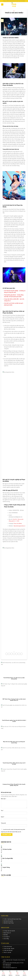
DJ (13, 10)
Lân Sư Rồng (6, 938)
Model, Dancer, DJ (7, 932)
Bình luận (3, 798)
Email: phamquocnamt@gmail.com (10, 967)
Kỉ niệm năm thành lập (7, 950)
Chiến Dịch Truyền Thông (8, 922)
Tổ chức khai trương (7, 946)
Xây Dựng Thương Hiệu (8, 921)
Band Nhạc (5, 934)
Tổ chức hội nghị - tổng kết (8, 948)
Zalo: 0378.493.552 (7, 966)
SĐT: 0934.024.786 (7, 964)
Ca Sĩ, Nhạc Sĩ (6, 936)
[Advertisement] (14, 892)
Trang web (3, 823)
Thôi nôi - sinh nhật (7, 952)
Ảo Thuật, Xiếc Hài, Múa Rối (9, 930)
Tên (2, 810)
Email (2, 816)
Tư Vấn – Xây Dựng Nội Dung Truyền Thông (12, 919)
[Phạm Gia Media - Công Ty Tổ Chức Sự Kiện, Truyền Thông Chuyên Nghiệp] (14, 4)
